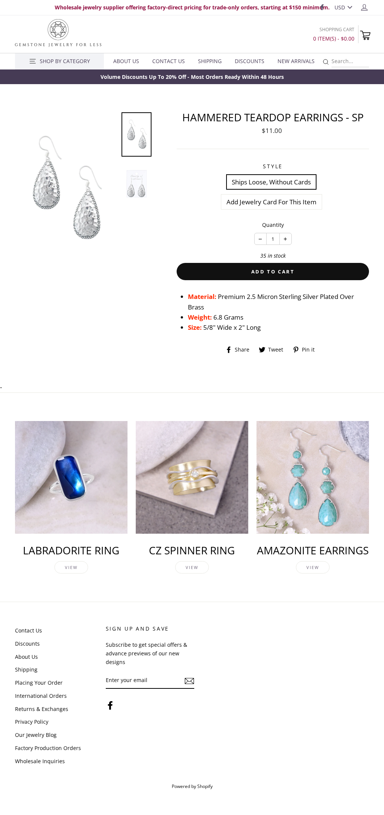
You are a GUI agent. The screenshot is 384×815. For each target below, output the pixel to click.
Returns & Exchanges (41, 708)
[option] (192, 76)
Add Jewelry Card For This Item (271, 202)
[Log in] (364, 7)
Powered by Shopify (192, 786)
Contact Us (168, 61)
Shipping (210, 61)
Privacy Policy (31, 721)
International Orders (41, 695)
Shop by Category (65, 61)
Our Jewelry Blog (36, 734)
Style (273, 166)
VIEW (71, 567)
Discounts (249, 61)
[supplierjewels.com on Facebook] (110, 704)
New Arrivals (296, 61)
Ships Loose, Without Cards (271, 182)
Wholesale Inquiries (40, 761)
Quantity (273, 224)
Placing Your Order (39, 682)
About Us (126, 61)
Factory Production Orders (48, 748)
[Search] (326, 62)
